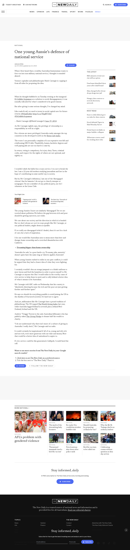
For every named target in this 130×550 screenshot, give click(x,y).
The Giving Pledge (33, 317)
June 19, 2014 (51, 121)
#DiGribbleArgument (23, 116)
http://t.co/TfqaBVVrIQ (42, 114)
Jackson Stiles (19, 64)
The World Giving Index (48, 304)
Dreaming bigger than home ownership (33, 248)
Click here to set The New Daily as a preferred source (38, 358)
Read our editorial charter (79, 510)
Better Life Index (53, 136)
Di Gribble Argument (23, 99)
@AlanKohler (26, 114)
